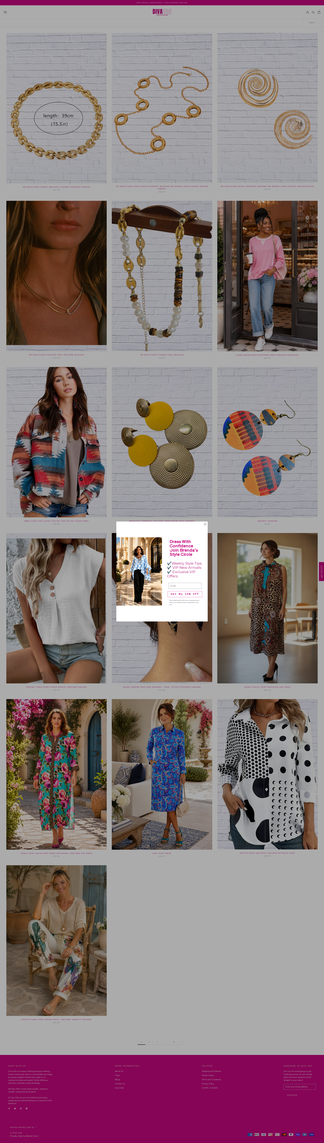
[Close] (205, 524)
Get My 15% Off (185, 594)
